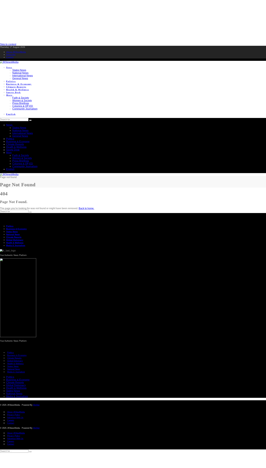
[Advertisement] (92, 21)
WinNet (36, 405)
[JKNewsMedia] (9, 62)
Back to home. (86, 208)
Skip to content (8, 44)
